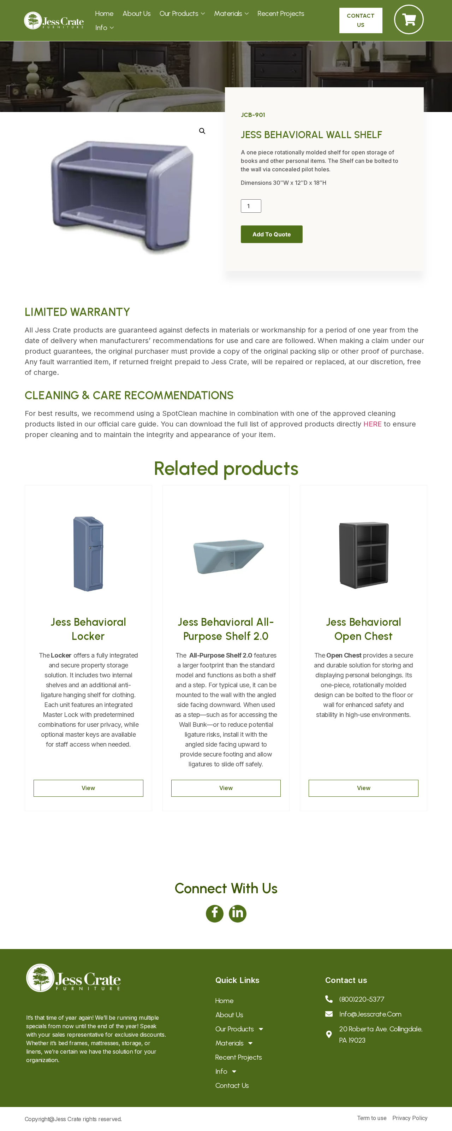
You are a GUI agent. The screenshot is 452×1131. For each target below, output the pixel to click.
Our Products (179, 13)
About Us (136, 13)
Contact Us (232, 1085)
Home (104, 13)
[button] (202, 131)
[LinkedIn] (237, 914)
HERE (372, 424)
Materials (228, 13)
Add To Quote (271, 234)
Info (101, 27)
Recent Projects (281, 13)
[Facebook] (215, 914)
